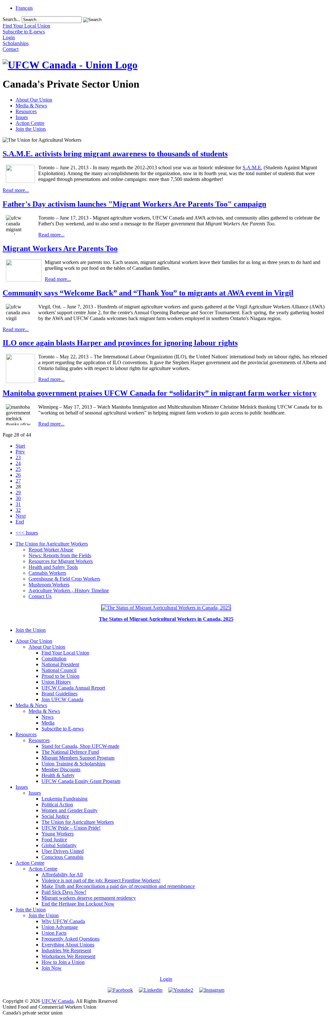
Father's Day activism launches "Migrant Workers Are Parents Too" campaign (134, 204)
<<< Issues (27, 532)
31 (18, 504)
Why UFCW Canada (63, 921)
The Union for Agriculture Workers (52, 544)
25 (18, 469)
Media (48, 723)
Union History (56, 682)
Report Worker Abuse (51, 549)
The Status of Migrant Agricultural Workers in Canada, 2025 (166, 619)
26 (18, 475)
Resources (26, 111)
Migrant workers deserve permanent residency (89, 898)
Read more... (16, 190)
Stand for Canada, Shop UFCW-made (80, 746)
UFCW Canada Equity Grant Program (81, 781)
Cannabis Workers (47, 573)
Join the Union (31, 129)
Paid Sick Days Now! (64, 892)
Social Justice (55, 816)
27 (18, 481)
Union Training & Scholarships (73, 763)
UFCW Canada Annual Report (73, 688)
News (47, 717)
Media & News (31, 105)
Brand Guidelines (59, 693)
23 (18, 457)
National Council (59, 670)
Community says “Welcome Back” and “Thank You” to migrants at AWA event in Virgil (148, 293)
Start (20, 446)
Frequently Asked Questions (71, 939)
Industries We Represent (66, 950)
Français (24, 8)
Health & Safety (58, 775)
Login (166, 979)
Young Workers (58, 833)
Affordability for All (62, 874)
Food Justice (54, 839)
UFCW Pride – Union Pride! (71, 828)
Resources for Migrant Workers (61, 561)
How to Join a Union (63, 962)
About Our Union (34, 99)
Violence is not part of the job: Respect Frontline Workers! (101, 880)
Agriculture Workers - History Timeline (69, 590)
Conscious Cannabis (62, 857)
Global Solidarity (59, 845)
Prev (20, 451)
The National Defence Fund (70, 752)
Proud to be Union (60, 676)
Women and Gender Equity (70, 810)
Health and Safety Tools (53, 567)
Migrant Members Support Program (78, 758)
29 (18, 492)
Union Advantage (60, 927)
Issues (22, 117)
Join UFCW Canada (62, 699)
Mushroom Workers (49, 584)
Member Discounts (61, 769)
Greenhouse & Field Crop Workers (64, 579)
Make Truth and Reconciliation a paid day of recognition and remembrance (118, 886)
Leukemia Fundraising (65, 798)
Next (21, 516)
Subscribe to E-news (63, 728)
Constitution (54, 658)
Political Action (57, 804)
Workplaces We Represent (68, 956)
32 (18, 510)
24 (18, 463)
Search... (11, 19)
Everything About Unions (68, 944)
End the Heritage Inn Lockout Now (78, 904)
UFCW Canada (58, 1001)
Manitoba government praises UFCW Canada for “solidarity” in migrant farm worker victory (159, 393)
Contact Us (40, 596)
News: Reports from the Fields (60, 555)
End (20, 521)
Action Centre (30, 123)
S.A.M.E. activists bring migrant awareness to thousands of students (115, 154)
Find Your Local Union (65, 652)
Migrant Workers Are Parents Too (60, 248)
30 (18, 498)
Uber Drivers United (63, 851)
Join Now (52, 968)
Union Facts (54, 933)
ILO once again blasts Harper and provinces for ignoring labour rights (120, 343)
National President (60, 664)
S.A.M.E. (252, 167)
